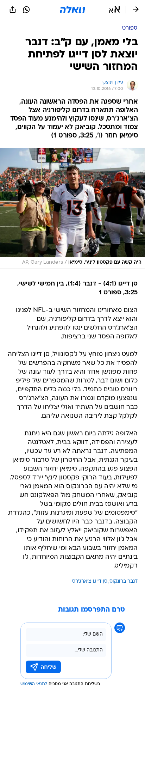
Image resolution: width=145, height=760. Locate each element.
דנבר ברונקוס (123, 581)
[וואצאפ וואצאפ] (26, 9)
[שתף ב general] (13, 9)
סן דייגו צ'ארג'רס (89, 581)
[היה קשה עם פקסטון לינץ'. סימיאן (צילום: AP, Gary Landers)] (72, 208)
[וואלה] (72, 9)
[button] (114, 9)
